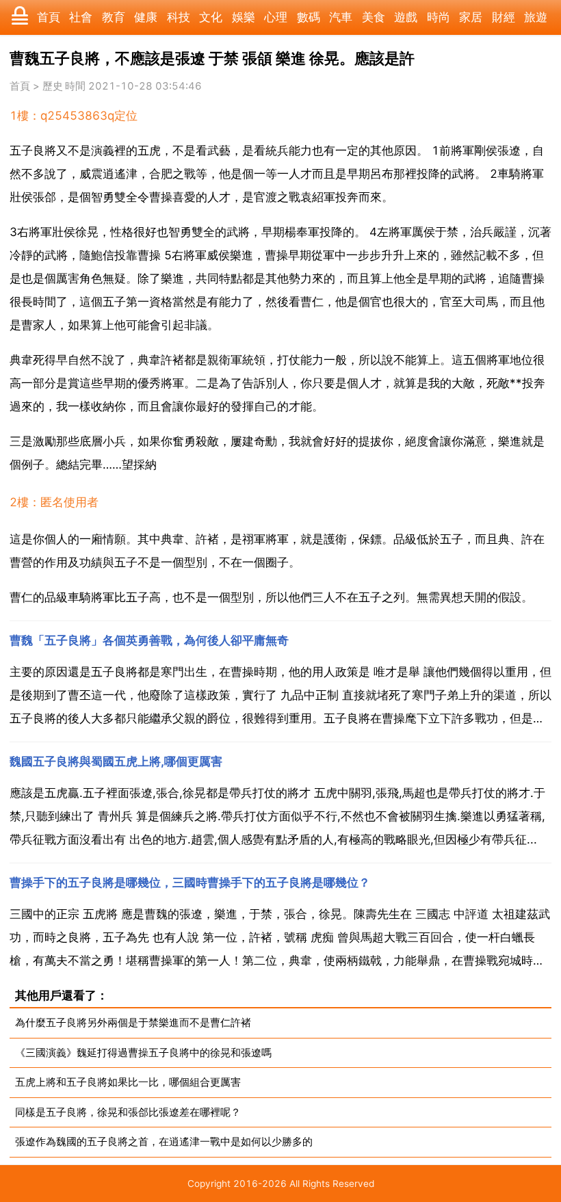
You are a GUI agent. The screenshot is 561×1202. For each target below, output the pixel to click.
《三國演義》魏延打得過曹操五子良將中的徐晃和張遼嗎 (143, 1052)
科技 (178, 17)
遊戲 (405, 17)
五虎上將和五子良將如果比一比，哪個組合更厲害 (128, 1081)
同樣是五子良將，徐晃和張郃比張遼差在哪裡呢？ (128, 1112)
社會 (80, 17)
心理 (275, 17)
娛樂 (243, 17)
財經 (503, 17)
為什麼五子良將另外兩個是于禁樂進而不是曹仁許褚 (133, 1022)
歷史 (52, 86)
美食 (373, 17)
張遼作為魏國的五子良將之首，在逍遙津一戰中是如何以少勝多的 (164, 1141)
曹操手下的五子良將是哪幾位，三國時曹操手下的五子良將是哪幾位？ (190, 882)
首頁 (48, 17)
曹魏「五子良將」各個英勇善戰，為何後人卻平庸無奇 (149, 640)
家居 (470, 17)
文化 (210, 17)
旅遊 (535, 17)
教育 (113, 17)
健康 (145, 17)
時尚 (438, 17)
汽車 (340, 17)
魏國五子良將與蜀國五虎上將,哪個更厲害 (116, 761)
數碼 (308, 17)
